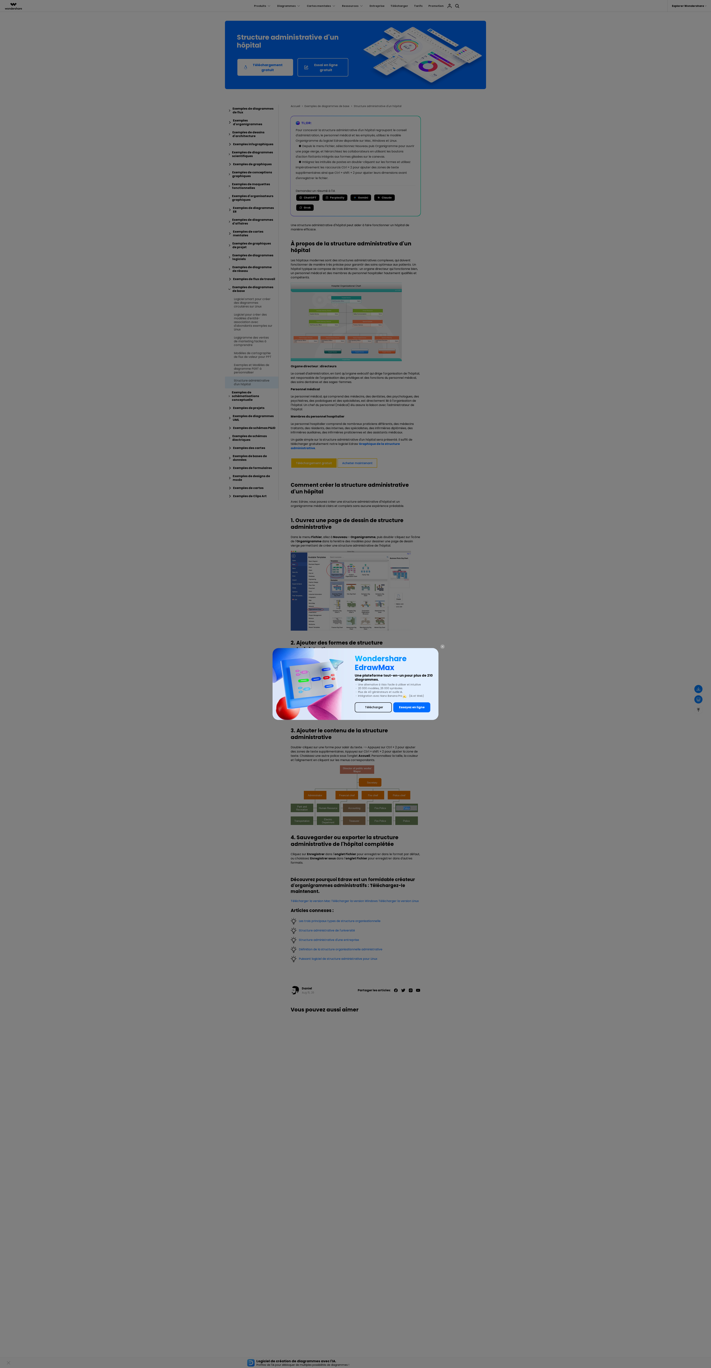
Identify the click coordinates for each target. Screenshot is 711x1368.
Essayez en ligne (412, 707)
